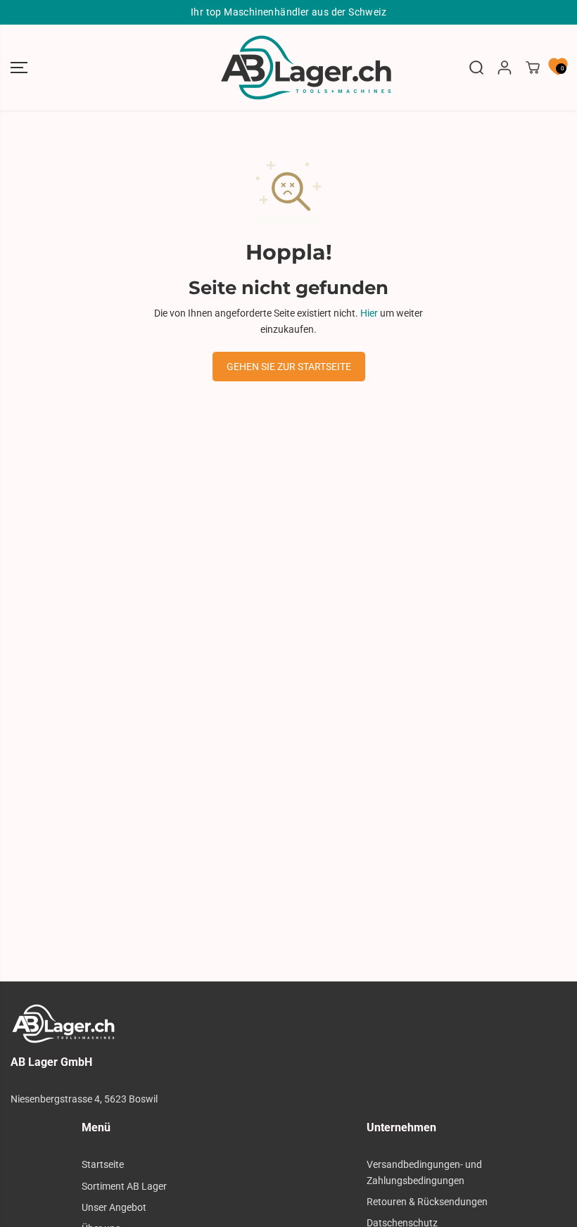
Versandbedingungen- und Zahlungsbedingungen (424, 1172)
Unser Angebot (114, 1207)
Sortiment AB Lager (124, 1186)
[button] (19, 67)
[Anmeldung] (504, 67)
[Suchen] (476, 67)
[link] (288, 1024)
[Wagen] (532, 67)
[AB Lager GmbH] (288, 67)
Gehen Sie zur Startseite (289, 366)
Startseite (103, 1164)
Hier (369, 313)
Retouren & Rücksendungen (427, 1201)
